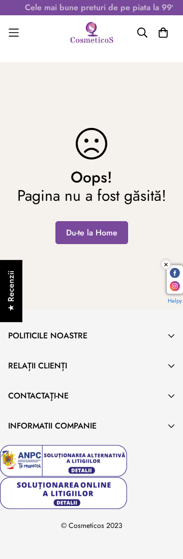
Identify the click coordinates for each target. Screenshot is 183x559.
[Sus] (165, 505)
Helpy (175, 301)
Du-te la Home (91, 232)
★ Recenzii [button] (11, 291)
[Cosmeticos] (91, 32)
